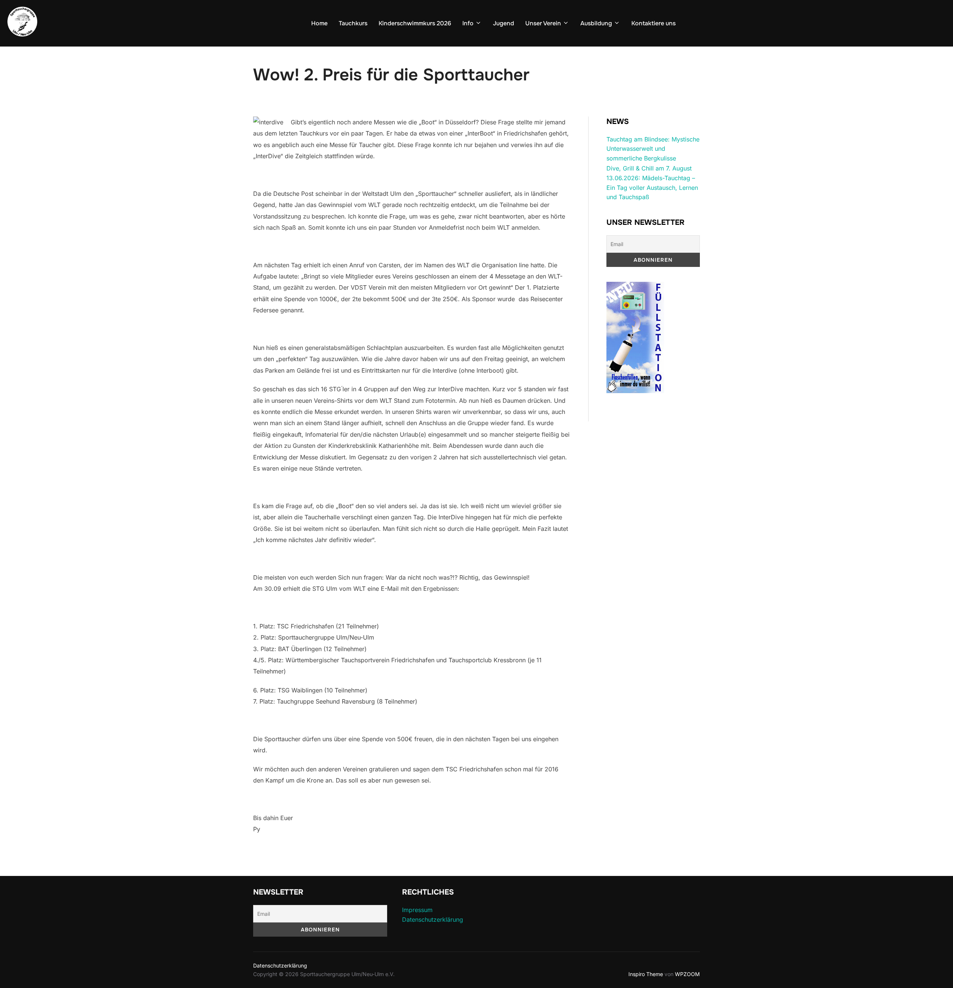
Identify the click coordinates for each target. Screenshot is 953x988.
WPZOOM (687, 974)
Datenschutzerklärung (432, 919)
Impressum (417, 910)
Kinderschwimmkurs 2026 (415, 23)
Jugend (503, 23)
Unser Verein (543, 23)
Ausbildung (596, 23)
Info (468, 23)
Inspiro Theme (645, 974)
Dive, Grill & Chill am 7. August (649, 168)
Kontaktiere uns (653, 23)
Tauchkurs (353, 23)
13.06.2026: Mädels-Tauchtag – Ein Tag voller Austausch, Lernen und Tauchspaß (652, 187)
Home (319, 23)
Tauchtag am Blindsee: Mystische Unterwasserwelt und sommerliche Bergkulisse (652, 149)
